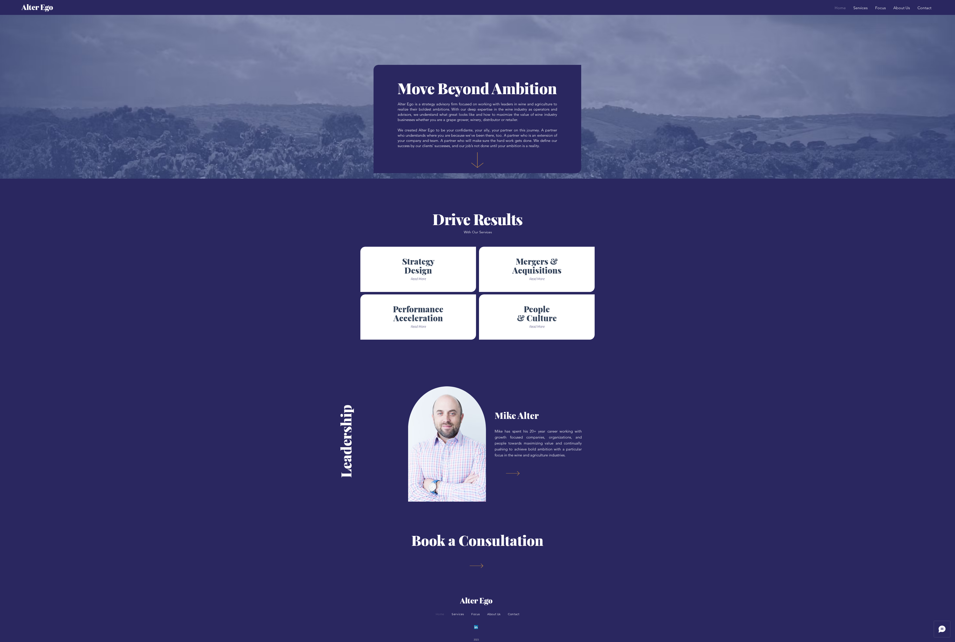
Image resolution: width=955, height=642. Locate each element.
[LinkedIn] (476, 627)
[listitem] (418, 269)
